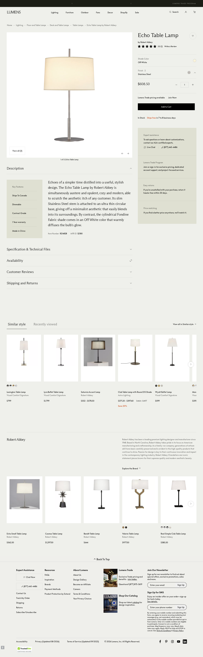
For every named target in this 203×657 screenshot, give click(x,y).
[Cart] (194, 12)
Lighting (19, 25)
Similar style (17, 324)
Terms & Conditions (81, 594)
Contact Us (21, 593)
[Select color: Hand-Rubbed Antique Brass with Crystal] (13, 386)
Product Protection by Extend (57, 594)
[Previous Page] (122, 153)
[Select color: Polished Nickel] (162, 386)
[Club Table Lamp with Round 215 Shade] (135, 352)
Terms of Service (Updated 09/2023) (83, 641)
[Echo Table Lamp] (69, 95)
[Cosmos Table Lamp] (63, 494)
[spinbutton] (184, 85)
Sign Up (180, 585)
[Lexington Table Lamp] (24, 352)
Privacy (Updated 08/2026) (47, 641)
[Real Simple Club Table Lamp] (178, 494)
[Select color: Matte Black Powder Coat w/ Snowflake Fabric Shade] (167, 527)
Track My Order (23, 598)
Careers (76, 589)
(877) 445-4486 (170, 147)
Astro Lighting (124, 395)
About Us (77, 575)
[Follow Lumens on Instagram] (172, 641)
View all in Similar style (183, 324)
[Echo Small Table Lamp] (24, 494)
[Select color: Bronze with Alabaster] (8, 386)
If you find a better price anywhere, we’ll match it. (165, 212)
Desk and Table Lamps (59, 25)
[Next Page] (128, 153)
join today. (132, 579)
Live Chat (151, 147)
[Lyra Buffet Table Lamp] (61, 352)
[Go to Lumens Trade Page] (110, 578)
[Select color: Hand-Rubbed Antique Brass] (159, 386)
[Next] (131, 3)
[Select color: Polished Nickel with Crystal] (16, 386)
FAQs (47, 575)
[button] (147, 46)
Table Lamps (78, 25)
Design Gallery (80, 579)
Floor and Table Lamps (36, 25)
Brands (48, 584)
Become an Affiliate (82, 584)
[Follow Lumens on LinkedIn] (185, 641)
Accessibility (21, 641)
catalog (135, 602)
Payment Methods (53, 589)
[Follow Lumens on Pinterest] (166, 641)
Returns (19, 607)
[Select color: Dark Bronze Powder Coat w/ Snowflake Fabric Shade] (162, 527)
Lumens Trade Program (184, 3)
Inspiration (49, 579)
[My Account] (186, 12)
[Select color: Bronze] (156, 386)
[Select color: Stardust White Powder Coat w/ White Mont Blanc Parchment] (170, 527)
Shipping (20, 603)
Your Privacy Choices (82, 598)
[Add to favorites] (192, 36)
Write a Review (170, 46)
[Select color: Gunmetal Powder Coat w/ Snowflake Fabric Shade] (165, 527)
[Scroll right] (191, 364)
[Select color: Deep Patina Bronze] (126, 527)
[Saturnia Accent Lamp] (98, 352)
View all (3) (17, 151)
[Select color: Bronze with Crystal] (10, 386)
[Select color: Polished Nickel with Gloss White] (196, 386)
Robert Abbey (146, 42)
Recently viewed (45, 324)
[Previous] (72, 3)
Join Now (172, 97)
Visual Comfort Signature (18, 395)
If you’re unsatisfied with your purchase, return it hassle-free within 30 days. (164, 191)
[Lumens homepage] (14, 12)
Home (9, 25)
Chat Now (30, 577)
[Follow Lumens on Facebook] (160, 641)
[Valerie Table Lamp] (140, 494)
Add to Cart (166, 107)
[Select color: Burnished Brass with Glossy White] (193, 386)
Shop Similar (25, 379)
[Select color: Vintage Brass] (123, 527)
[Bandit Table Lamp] (101, 494)
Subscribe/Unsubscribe (26, 612)
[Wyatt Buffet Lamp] (172, 352)
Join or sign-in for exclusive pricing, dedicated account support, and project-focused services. (163, 168)
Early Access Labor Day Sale (101, 3)
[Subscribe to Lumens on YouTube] (179, 641)
